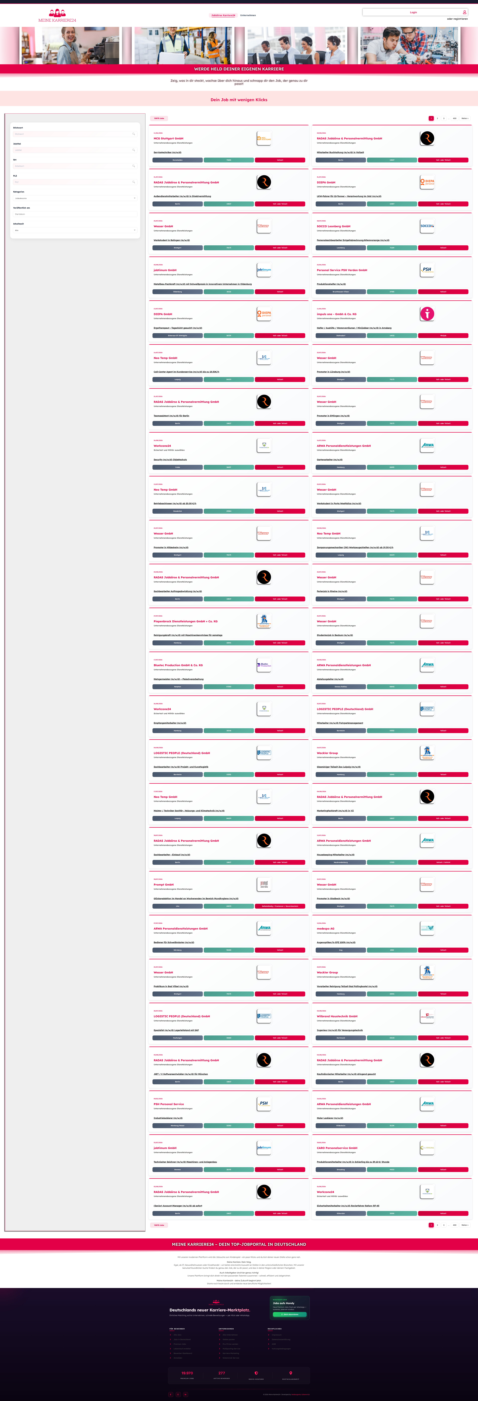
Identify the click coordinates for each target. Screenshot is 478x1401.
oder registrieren (457, 18)
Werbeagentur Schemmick (300, 1394)
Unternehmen (248, 15)
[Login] (465, 12)
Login (413, 12)
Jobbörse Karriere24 (223, 15)
